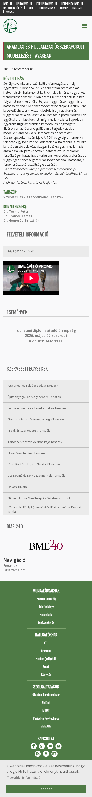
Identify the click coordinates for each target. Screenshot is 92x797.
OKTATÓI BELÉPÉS (12, 7)
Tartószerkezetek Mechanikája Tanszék (35, 442)
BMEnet (46, 702)
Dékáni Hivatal (17, 487)
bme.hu (7, 3)
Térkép (64, 7)
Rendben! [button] (46, 789)
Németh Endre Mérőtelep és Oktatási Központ (39, 498)
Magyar (10, 11)
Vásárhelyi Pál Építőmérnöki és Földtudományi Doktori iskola (44, 509)
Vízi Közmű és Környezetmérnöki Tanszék (36, 476)
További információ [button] (24, 777)
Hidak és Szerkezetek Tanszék (29, 431)
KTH (46, 642)
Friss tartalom (14, 570)
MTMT (46, 710)
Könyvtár (46, 674)
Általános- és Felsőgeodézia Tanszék (33, 386)
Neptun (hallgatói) (46, 658)
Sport (46, 666)
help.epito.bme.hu (72, 3)
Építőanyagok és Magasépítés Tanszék (34, 397)
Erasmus (46, 650)
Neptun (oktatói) (46, 598)
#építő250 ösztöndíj (21, 251)
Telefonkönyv (46, 7)
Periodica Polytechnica (46, 718)
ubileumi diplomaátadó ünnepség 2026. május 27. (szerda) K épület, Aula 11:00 (46, 335)
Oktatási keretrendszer (46, 694)
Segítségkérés (46, 622)
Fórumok (10, 565)
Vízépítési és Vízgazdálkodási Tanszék (33, 197)
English (77, 7)
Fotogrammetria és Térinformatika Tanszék (37, 408)
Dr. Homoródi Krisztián (21, 220)
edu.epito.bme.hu (46, 3)
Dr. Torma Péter (16, 211)
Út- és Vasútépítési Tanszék (27, 453)
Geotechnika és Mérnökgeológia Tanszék (36, 419)
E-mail (30, 7)
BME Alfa (46, 726)
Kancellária (46, 614)
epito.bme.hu (24, 3)
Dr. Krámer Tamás (17, 216)
